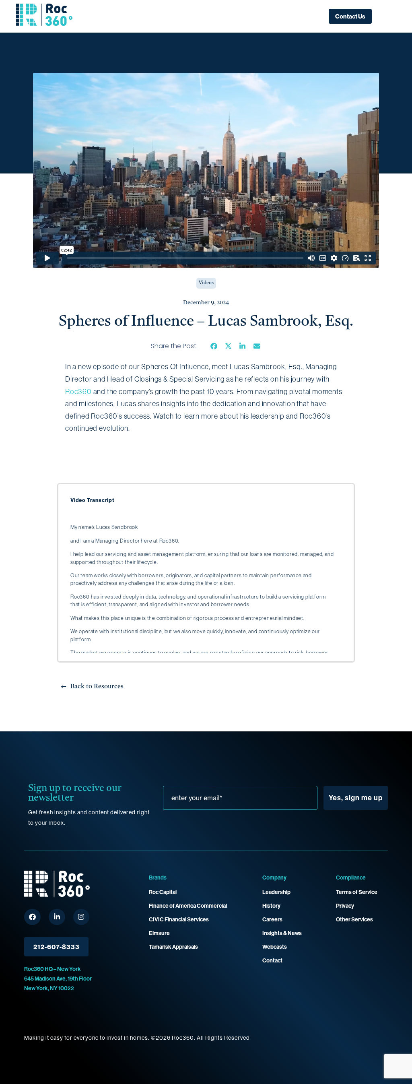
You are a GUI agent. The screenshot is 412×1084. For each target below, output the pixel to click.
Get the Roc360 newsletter (241, 794)
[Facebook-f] (32, 917)
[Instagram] (81, 917)
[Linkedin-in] (57, 917)
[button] (214, 346)
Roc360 (78, 391)
